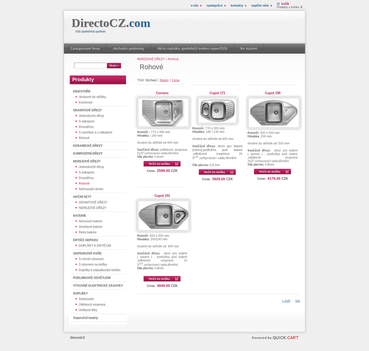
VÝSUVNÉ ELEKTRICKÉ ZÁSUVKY (98, 285)
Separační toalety (85, 318)
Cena (175, 80)
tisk (297, 301)
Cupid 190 (272, 93)
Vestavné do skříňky (92, 97)
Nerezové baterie (90, 221)
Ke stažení (248, 49)
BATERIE (79, 215)
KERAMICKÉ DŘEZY (88, 145)
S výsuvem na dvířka (93, 264)
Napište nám (260, 5)
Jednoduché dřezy (91, 116)
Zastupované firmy (85, 49)
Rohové (84, 138)
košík (285, 4)
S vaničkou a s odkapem (95, 132)
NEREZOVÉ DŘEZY (87, 161)
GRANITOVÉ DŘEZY (87, 110)
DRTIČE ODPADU (85, 240)
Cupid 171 (217, 93)
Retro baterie (88, 232)
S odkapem (86, 121)
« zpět (286, 301)
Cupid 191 (162, 196)
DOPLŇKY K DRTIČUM (95, 245)
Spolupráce (215, 5)
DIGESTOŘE (82, 91)
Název (164, 80)
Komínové (86, 102)
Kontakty (237, 5)
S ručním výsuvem (91, 259)
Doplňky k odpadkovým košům (99, 270)
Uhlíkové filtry (88, 310)
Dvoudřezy (86, 127)
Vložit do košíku (159, 163)
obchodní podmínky (128, 49)
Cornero (162, 93)
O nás (195, 5)
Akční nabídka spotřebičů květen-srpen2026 (192, 49)
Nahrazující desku (91, 189)
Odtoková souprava (92, 304)
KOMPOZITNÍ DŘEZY (88, 153)
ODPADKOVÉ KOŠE (87, 253)
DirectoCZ (111, 22)
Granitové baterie (90, 226)
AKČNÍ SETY (82, 197)
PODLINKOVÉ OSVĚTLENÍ (91, 278)
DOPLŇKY (80, 293)
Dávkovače (86, 299)
